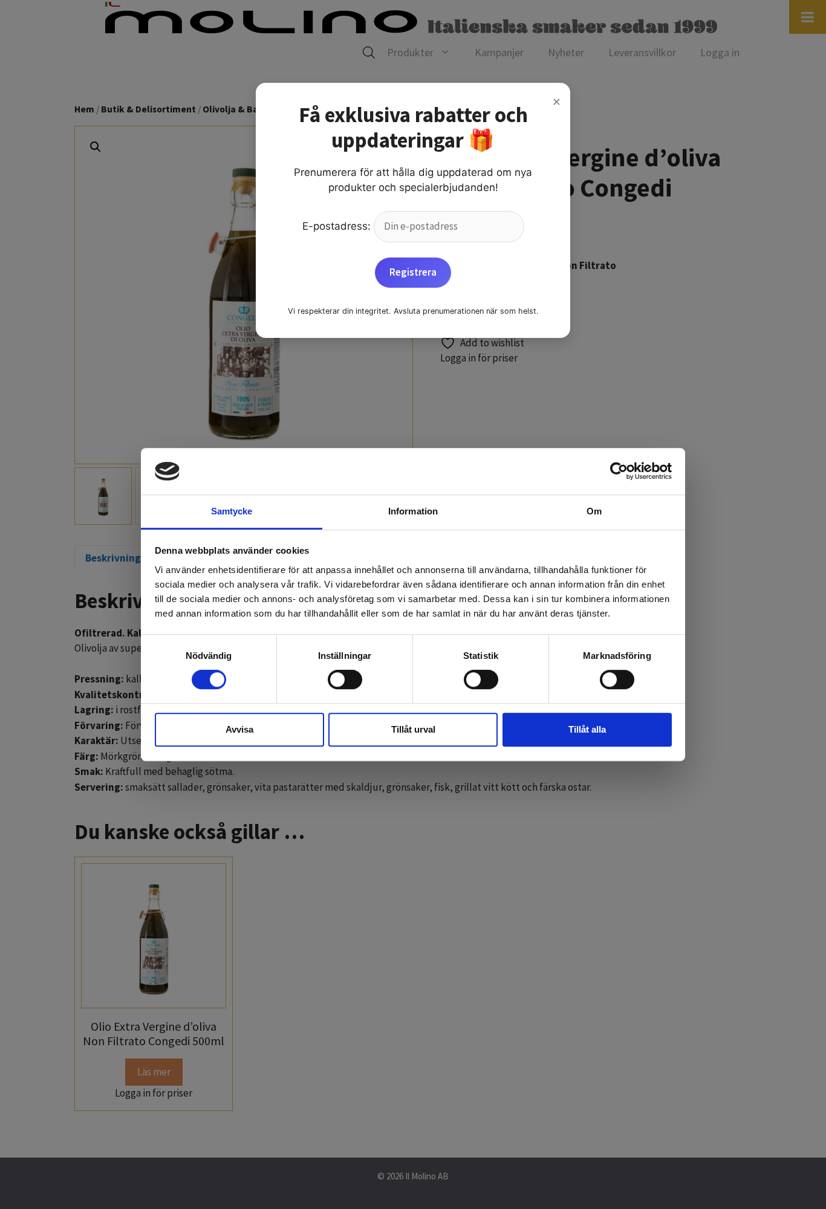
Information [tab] (413, 511)
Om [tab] (594, 511)
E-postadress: (338, 226)
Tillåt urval (413, 729)
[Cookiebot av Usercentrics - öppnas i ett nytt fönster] (619, 471)
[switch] (345, 679)
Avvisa (239, 729)
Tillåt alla (587, 729)
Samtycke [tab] (232, 511)
